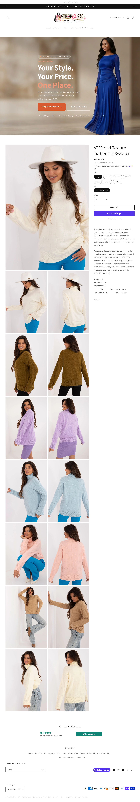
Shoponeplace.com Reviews (65, 757)
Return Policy (61, 753)
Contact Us (81, 757)
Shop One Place (14, 797)
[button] (7, 17)
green (108, 177)
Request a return (99, 753)
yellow (117, 182)
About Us (38, 753)
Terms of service (57, 797)
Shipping (96, 162)
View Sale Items (78, 107)
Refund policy (36, 797)
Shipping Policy (49, 753)
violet (117, 177)
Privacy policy (46, 797)
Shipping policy (68, 797)
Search (30, 753)
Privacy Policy (73, 753)
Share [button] (98, 300)
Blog (108, 753)
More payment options (114, 218)
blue (127, 177)
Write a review (89, 734)
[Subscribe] (42, 769)
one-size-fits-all (102, 190)
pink (97, 182)
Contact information (81, 797)
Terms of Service (85, 753)
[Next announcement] (133, 6)
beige (98, 177)
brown (107, 182)
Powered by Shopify (24, 797)
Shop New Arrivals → (52, 107)
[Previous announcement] (6, 6)
